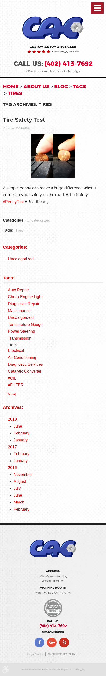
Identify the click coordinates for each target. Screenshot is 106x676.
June (18, 426)
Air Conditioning (22, 357)
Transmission (19, 338)
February (21, 433)
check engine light (25, 297)
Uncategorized (38, 220)
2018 (12, 419)
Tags (79, 86)
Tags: (9, 278)
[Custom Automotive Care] (53, 27)
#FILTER (16, 385)
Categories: (15, 247)
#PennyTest (13, 201)
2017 (12, 447)
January (21, 440)
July (17, 488)
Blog (61, 86)
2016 (12, 468)
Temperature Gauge (25, 324)
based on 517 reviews (65, 51)
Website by (63, 654)
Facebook (39, 642)
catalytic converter (24, 371)
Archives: (13, 407)
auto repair (18, 290)
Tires (15, 93)
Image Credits (35, 654)
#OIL (12, 378)
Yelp (64, 642)
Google (52, 642)
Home (10, 86)
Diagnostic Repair (23, 304)
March (19, 502)
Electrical (16, 350)
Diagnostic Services (25, 364)
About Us (36, 86)
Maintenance (19, 311)
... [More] (9, 394)
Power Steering (21, 331)
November (23, 474)
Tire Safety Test (24, 120)
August (20, 481)
